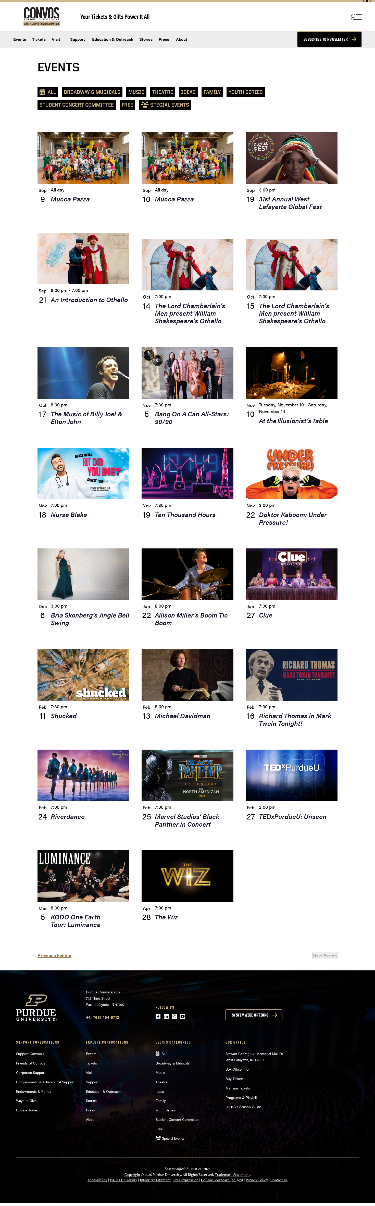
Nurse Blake (69, 514)
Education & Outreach (112, 39)
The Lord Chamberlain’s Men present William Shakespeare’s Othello (190, 313)
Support (77, 39)
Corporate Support (30, 1072)
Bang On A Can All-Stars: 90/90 (192, 417)
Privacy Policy (257, 1180)
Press (164, 39)
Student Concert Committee (77, 105)
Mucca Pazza (70, 198)
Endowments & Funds (33, 1091)
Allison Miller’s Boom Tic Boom (191, 618)
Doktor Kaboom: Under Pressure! (293, 518)
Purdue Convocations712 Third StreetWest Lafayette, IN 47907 (105, 998)
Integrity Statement (155, 1180)
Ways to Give (26, 1100)
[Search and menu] (355, 16)
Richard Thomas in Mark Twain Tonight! (295, 719)
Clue (265, 615)
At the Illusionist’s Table (293, 420)
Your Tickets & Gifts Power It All (115, 16)
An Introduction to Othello (89, 299)
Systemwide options (250, 1015)
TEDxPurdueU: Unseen (293, 816)
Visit (56, 39)
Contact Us (279, 1180)
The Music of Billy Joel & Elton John (87, 417)
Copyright (132, 1174)
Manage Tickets (238, 1087)
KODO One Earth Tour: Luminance (76, 920)
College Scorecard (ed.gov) (222, 1180)
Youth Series (246, 92)
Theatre (162, 92)
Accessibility (97, 1180)
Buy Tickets (235, 1078)
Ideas (188, 92)
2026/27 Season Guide (243, 1106)
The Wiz (166, 916)
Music (136, 92)
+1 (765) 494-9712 (102, 1017)
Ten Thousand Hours (185, 514)
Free (127, 105)
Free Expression (185, 1180)
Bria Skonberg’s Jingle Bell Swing (90, 618)
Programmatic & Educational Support (45, 1081)
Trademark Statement (232, 1174)
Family (212, 92)
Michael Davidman (182, 715)
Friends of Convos (30, 1063)
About (181, 39)
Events (19, 39)
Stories (146, 39)
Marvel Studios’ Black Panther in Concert (187, 820)
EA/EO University (123, 1180)
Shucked (64, 715)
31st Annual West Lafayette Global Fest (290, 202)
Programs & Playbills (242, 1097)
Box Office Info (237, 1069)
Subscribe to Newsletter (326, 39)
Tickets (39, 39)
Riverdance (68, 816)
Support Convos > (30, 1053)
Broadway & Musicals (92, 92)
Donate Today (27, 1109)
